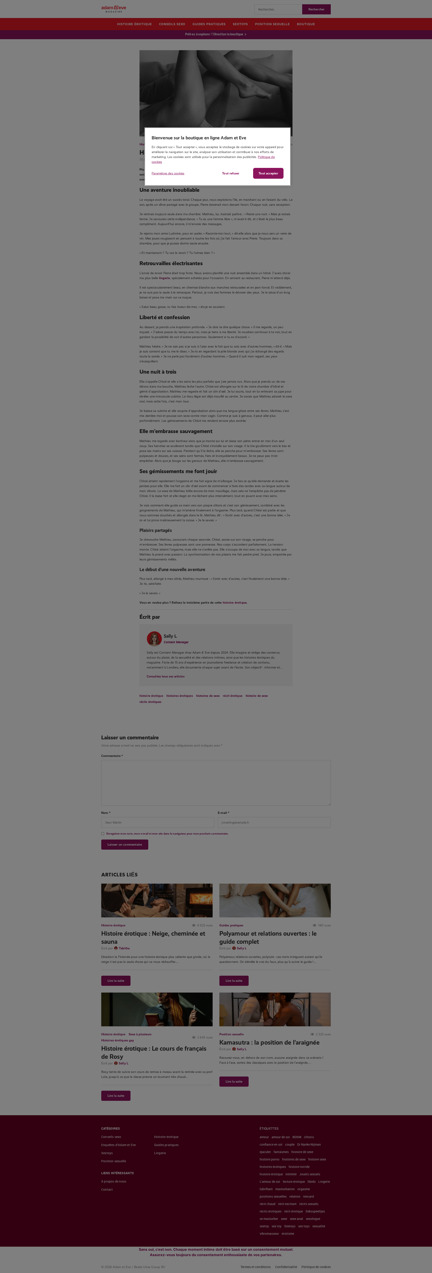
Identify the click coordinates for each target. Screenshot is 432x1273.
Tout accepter (268, 173)
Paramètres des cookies (168, 173)
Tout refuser (230, 173)
